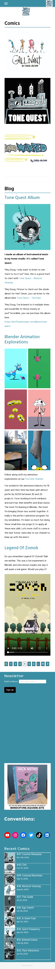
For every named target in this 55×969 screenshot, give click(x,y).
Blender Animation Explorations (22, 340)
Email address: (11, 681)
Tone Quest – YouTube (29, 298)
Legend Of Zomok (21, 548)
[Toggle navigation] (5, 3)
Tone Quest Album (22, 197)
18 (43, 664)
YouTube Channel (34, 479)
